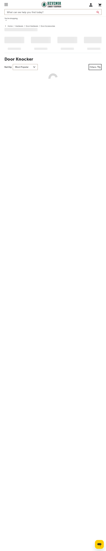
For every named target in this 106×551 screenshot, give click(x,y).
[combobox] (25, 67)
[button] (91, 5)
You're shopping (11, 18)
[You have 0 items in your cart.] (100, 4)
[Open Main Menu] (6, 4)
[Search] (98, 12)
